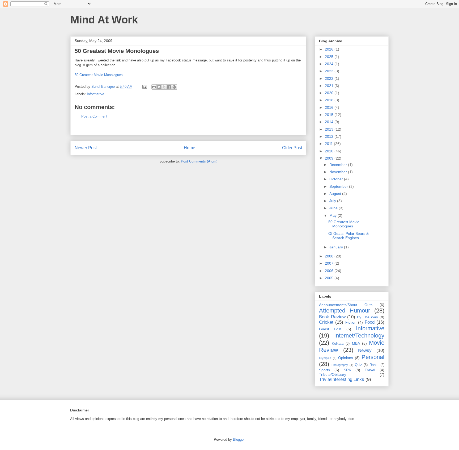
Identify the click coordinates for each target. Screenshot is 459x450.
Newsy (365, 350)
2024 (329, 64)
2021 (329, 86)
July (333, 201)
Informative (95, 94)
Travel (370, 370)
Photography (340, 364)
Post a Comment (94, 116)
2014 (329, 122)
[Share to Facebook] (169, 87)
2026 (329, 49)
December (338, 164)
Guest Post (330, 329)
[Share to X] (164, 87)
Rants (374, 365)
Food (370, 322)
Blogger (238, 439)
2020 (329, 93)
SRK (347, 370)
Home (189, 147)
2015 (329, 114)
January (336, 247)
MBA (356, 343)
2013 (329, 129)
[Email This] (154, 87)
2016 (329, 107)
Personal (373, 357)
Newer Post (86, 147)
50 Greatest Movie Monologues (99, 75)
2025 (329, 57)
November (338, 172)
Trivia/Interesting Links (341, 379)
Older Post (292, 147)
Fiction (350, 322)
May (333, 215)
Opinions (345, 358)
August (335, 193)
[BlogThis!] (159, 87)
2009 (329, 158)
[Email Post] (144, 87)
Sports (324, 370)
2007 (329, 263)
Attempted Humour (344, 310)
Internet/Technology (359, 335)
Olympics (325, 358)
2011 (329, 143)
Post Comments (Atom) (199, 161)
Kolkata (337, 343)
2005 (329, 278)
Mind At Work (104, 20)
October (336, 179)
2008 (329, 256)
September (339, 186)
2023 (329, 71)
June (334, 208)
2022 (329, 78)
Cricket (326, 322)
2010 (329, 151)
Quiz (358, 365)
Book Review (332, 316)
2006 (329, 271)
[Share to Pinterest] (174, 87)
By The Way (367, 317)
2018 (329, 100)
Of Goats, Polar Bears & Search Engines (348, 235)
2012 (329, 136)
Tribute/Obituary (332, 374)
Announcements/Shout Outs (345, 305)
